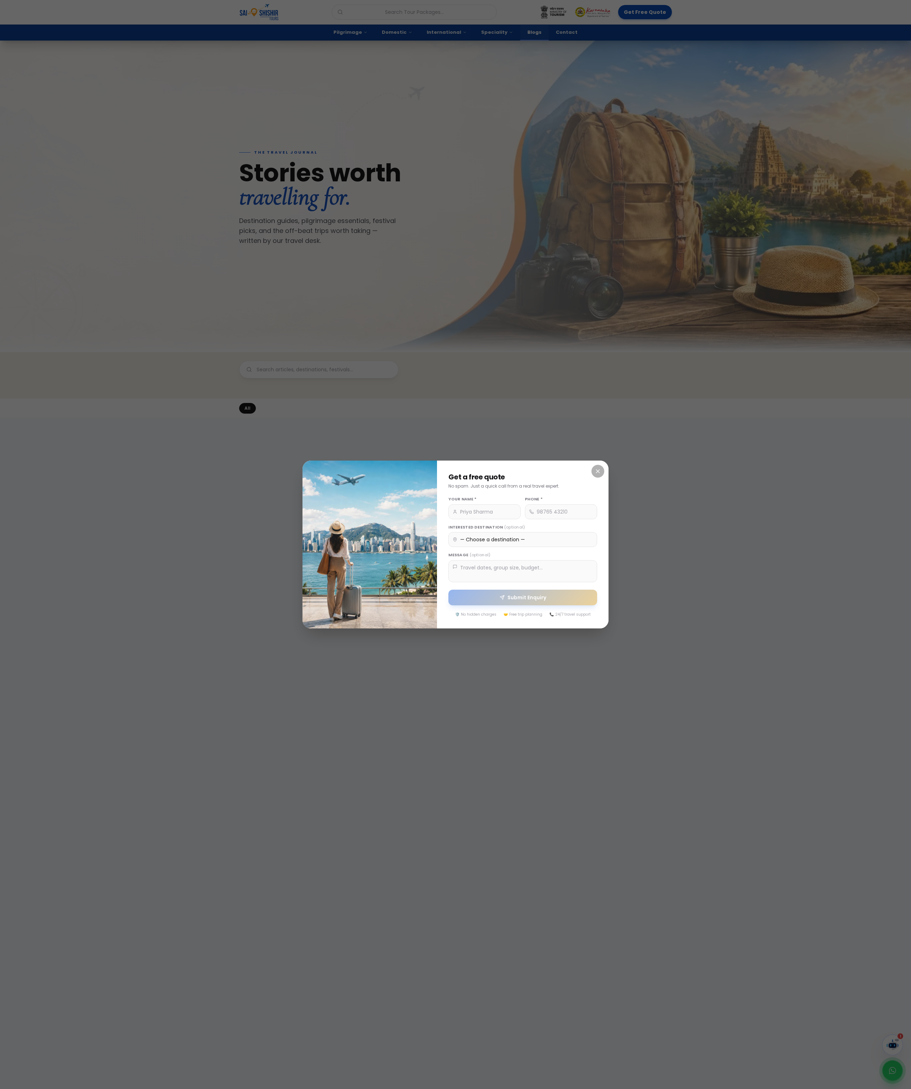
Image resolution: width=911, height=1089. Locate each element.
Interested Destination (486, 527)
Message (469, 555)
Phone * (534, 499)
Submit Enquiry (526, 597)
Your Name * (462, 499)
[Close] (597, 471)
